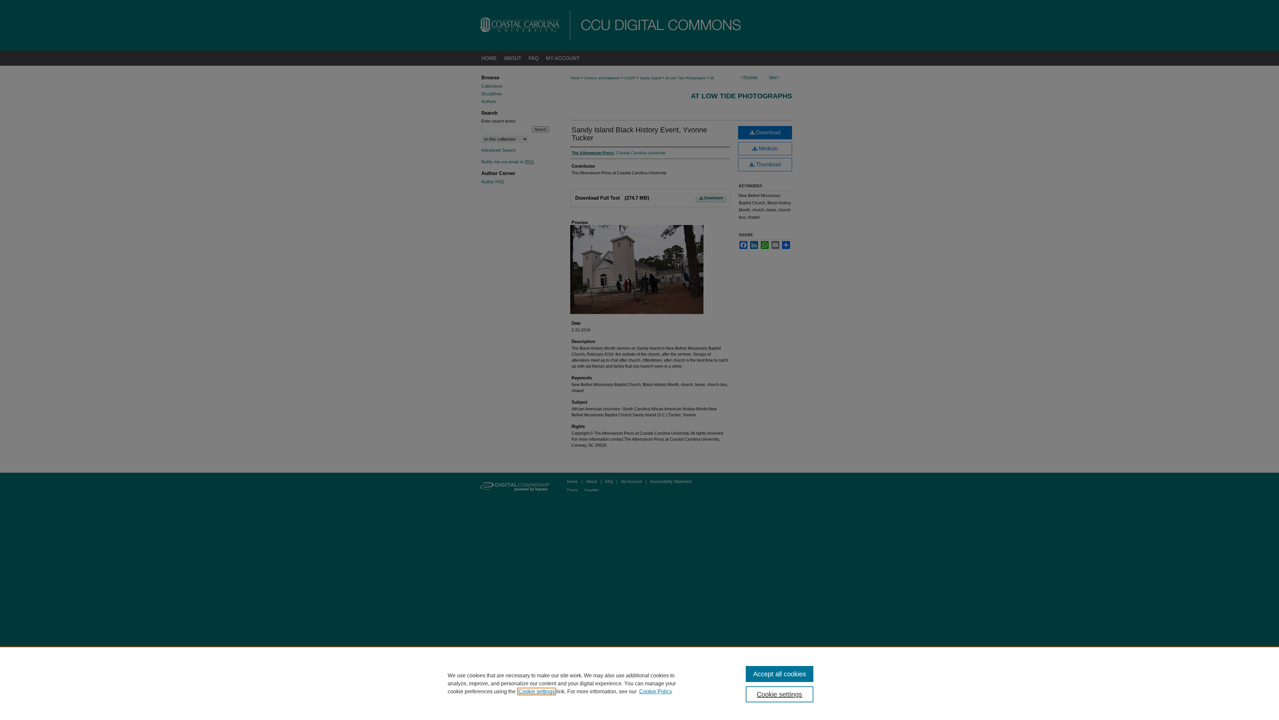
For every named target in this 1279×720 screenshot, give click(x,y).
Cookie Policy (655, 691)
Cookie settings (536, 691)
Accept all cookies (779, 674)
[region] (639, 683)
